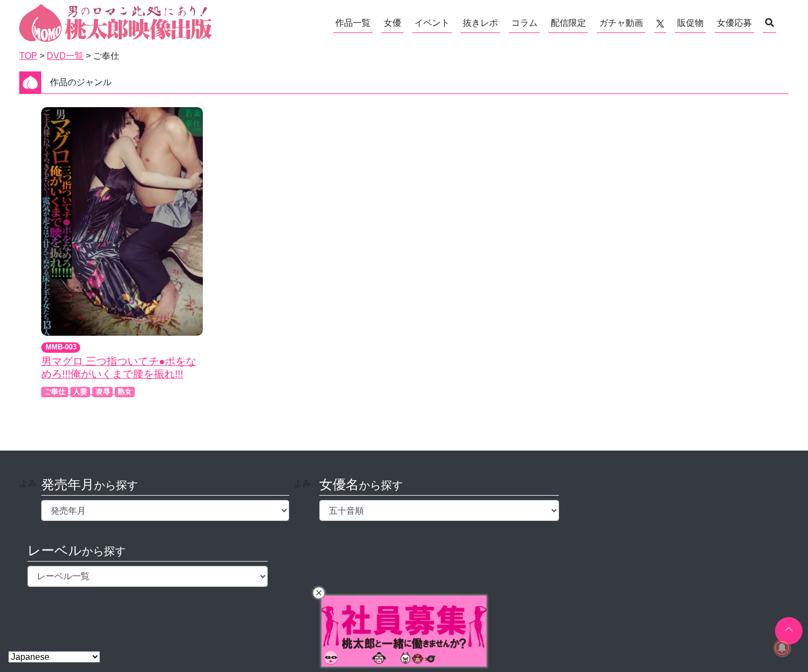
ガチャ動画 (621, 22)
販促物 (690, 22)
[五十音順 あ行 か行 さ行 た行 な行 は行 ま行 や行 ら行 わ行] (439, 510)
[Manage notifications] (782, 648)
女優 (392, 22)
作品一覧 (352, 22)
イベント (432, 22)
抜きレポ (480, 22)
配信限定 (568, 22)
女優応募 (734, 22)
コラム (524, 22)
